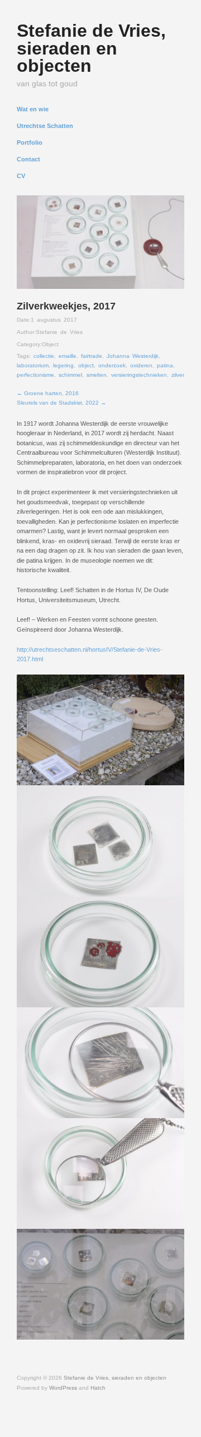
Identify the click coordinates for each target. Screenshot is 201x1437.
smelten (97, 375)
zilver (177, 375)
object (86, 365)
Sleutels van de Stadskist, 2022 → (61, 403)
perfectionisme (35, 375)
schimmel (70, 375)
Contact (28, 159)
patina (165, 365)
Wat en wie (33, 109)
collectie (44, 356)
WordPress (63, 1388)
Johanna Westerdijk (133, 356)
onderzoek (112, 365)
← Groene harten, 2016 (48, 393)
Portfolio (29, 143)
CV (21, 176)
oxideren (141, 365)
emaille (67, 356)
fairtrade (91, 356)
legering (63, 365)
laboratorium (33, 365)
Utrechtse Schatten (45, 126)
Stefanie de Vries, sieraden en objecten (91, 48)
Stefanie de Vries (59, 332)
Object (50, 344)
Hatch (98, 1388)
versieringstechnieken (139, 375)
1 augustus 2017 (54, 320)
